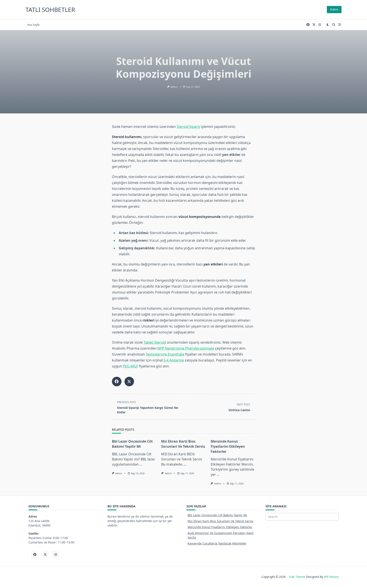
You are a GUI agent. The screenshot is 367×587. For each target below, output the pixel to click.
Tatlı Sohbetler (50, 10)
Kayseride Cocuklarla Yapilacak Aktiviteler (217, 543)
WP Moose (331, 577)
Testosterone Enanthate (165, 354)
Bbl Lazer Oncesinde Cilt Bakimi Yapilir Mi (217, 515)
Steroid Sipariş (188, 126)
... (141, 464)
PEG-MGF (130, 366)
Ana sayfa (33, 25)
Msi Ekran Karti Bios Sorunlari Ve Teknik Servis (220, 521)
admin (174, 86)
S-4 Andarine (174, 360)
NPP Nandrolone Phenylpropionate (185, 348)
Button (334, 9)
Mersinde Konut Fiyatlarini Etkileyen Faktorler (228, 446)
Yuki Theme (297, 577)
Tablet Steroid (155, 342)
